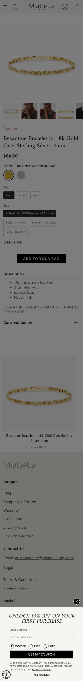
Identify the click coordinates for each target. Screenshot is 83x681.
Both (51, 646)
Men (37, 646)
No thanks (42, 675)
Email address (18, 629)
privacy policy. (41, 669)
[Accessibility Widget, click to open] (6, 674)
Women (20, 646)
